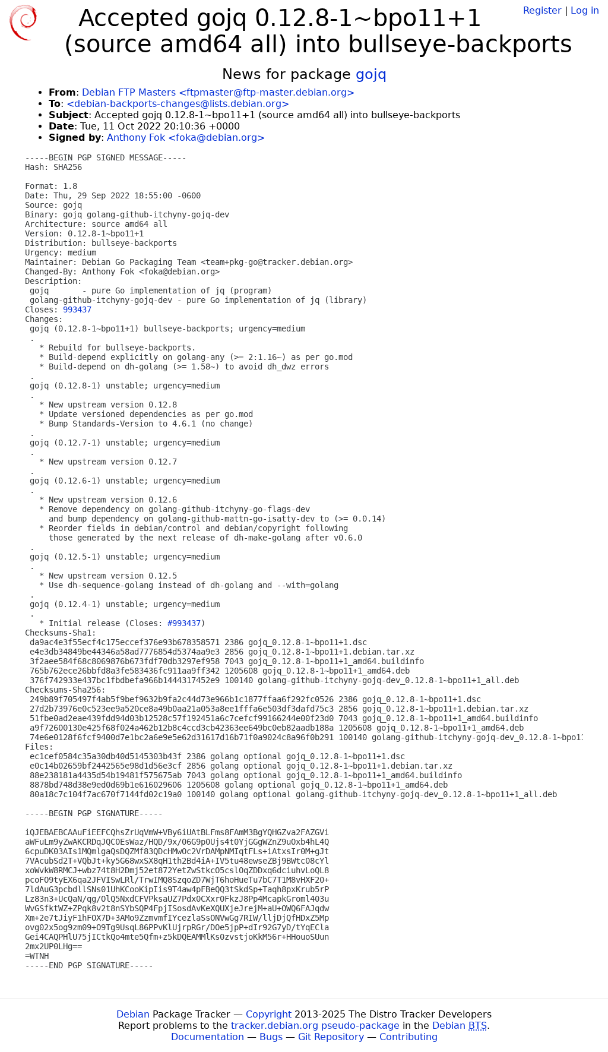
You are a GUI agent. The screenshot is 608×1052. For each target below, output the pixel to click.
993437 (77, 309)
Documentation (207, 1036)
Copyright (269, 1014)
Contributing (408, 1036)
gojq (371, 74)
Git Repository (331, 1036)
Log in (585, 10)
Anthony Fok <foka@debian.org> (186, 137)
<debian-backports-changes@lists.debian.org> (177, 103)
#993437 (184, 623)
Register (542, 10)
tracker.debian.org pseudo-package (315, 1025)
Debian (133, 1014)
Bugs (271, 1036)
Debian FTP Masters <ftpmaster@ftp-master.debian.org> (218, 92)
